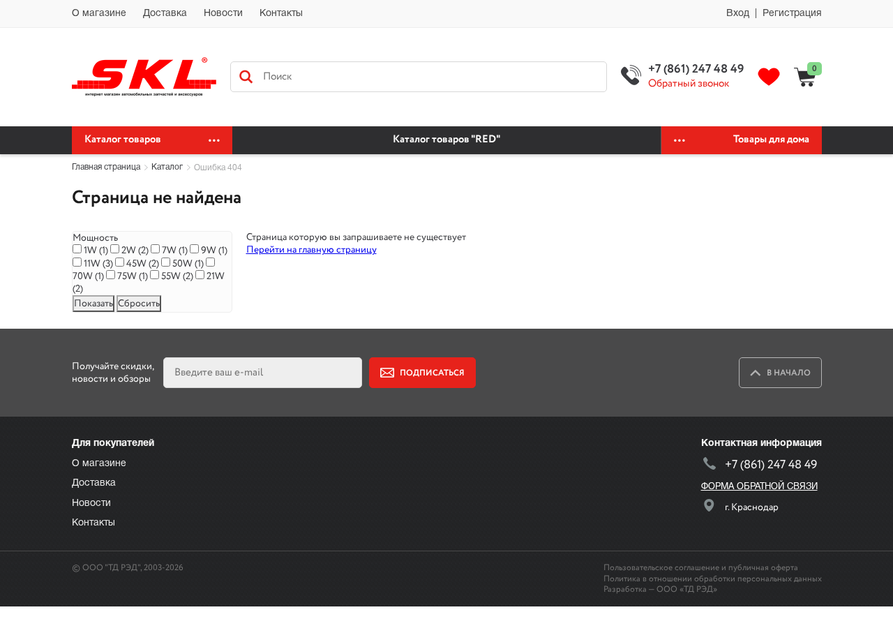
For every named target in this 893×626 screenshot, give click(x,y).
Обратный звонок (688, 84)
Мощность (95, 238)
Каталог (167, 167)
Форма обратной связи (759, 487)
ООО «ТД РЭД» (686, 589)
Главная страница (106, 167)
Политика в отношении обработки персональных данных (712, 579)
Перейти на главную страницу (311, 250)
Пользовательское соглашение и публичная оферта (700, 568)
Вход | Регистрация (774, 13)
